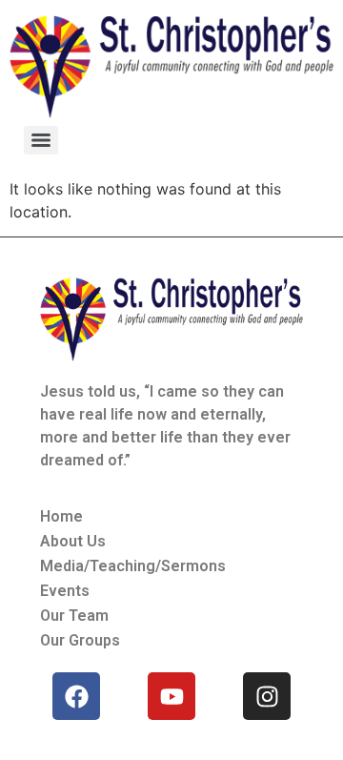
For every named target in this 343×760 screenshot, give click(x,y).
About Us (73, 541)
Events (65, 591)
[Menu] (41, 140)
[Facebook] (76, 696)
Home (61, 516)
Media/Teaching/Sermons (133, 566)
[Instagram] (267, 696)
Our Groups (80, 640)
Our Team (74, 615)
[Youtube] (171, 696)
